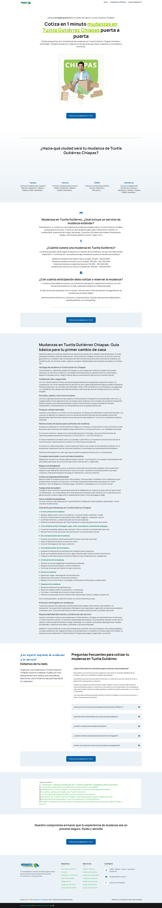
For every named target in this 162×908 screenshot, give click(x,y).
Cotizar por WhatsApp (117, 883)
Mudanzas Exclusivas (90, 872)
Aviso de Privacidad (67, 878)
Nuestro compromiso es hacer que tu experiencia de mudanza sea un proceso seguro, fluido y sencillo (80, 802)
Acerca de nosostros (68, 869)
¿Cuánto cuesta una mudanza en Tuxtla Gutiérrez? (64, 792)
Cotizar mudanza (88, 869)
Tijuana (32, 182)
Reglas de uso (66, 881)
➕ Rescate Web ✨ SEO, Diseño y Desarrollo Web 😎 (37, 905)
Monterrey (129, 182)
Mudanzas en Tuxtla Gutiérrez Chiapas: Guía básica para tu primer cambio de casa (77, 796)
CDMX (97, 182)
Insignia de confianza (68, 885)
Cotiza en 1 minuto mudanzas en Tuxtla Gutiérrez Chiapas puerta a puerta (79, 784)
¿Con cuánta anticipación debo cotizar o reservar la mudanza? (68, 794)
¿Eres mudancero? (135, 2)
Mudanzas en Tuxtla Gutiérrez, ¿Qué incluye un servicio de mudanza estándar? (76, 789)
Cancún (65, 182)
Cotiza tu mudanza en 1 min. (81, 115)
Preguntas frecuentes (69, 888)
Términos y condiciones (69, 875)
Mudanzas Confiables (40, 900)
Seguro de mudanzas (90, 888)
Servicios (64, 872)
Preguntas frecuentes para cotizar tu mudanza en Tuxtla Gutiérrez (71, 799)
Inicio (106, 2)
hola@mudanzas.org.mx (118, 877)
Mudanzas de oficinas (90, 881)
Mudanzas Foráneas (90, 885)
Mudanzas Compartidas (91, 875)
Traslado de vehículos (118, 2)
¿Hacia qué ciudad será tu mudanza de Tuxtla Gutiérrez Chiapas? (69, 787)
